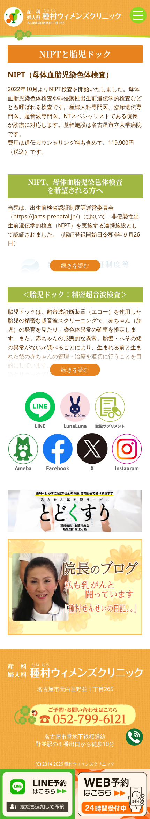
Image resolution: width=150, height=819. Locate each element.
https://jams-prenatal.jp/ (45, 216)
